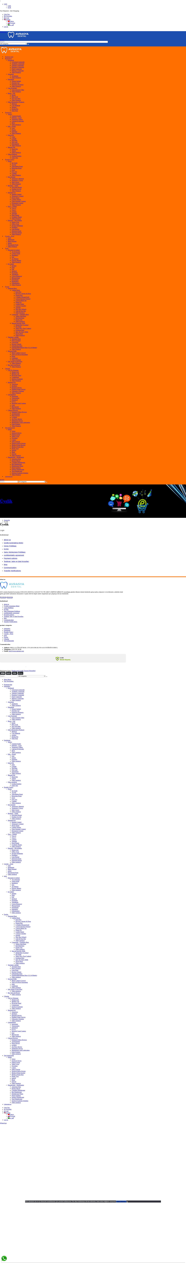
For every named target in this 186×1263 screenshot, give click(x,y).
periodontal (15, 279)
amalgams (15, 76)
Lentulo (14, 138)
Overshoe (15, 438)
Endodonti (8, 112)
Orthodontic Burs (17, 346)
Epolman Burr (20, 330)
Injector (14, 454)
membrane (11, 239)
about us (7, 540)
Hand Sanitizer (16, 468)
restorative (8, 58)
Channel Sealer (16, 116)
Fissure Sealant (16, 81)
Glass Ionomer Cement (19, 201)
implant (14, 266)
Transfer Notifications (12, 571)
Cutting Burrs (16, 290)
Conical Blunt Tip (21, 300)
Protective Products (17, 84)
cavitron (14, 417)
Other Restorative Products (16, 102)
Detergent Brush (17, 232)
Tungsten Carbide (13, 337)
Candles (14, 173)
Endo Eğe (11, 135)
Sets (13, 257)
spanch (14, 450)
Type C (14, 210)
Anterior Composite (18, 65)
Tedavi (10, 114)
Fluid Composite (17, 69)
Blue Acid (15, 97)
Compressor (15, 377)
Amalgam (11, 74)
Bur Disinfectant (17, 464)
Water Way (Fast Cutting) (23, 328)
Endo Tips (15, 785)
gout (13, 128)
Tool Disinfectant (17, 471)
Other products (16, 72)
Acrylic (14, 165)
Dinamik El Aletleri (14, 250)
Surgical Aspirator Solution (20, 473)
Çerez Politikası (10, 546)
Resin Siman (15, 198)
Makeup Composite (18, 70)
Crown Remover (17, 276)
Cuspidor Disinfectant (18, 462)
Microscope (15, 407)
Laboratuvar (8, 476)
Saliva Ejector (16, 441)
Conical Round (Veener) (23, 299)
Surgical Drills (12, 351)
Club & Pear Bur (21, 311)
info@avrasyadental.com (16, 651)
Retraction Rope (17, 168)
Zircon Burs (19, 333)
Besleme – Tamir (13, 185)
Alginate (14, 213)
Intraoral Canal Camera (19, 403)
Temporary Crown (17, 180)
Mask (13, 452)
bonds (14, 95)
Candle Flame (20, 304)
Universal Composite (18, 62)
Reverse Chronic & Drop (23, 293)
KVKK (6, 549)
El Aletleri (11, 264)
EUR (9, 7)
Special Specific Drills (18, 323)
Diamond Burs (12, 288)
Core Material (16, 105)
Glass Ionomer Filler (18, 90)
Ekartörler (15, 273)
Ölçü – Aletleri (12, 206)
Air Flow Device (17, 419)
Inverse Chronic (16, 344)
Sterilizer (14, 386)
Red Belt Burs (20, 318)
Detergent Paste (16, 231)
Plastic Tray (15, 448)
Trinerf (14, 151)
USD (5, 4)
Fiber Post (15, 111)
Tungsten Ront (16, 339)
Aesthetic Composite (18, 64)
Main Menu (7, 679)
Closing (14, 212)
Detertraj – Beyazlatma (15, 220)
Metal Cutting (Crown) (19, 353)
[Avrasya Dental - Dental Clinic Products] (18, 38)
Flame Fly (19, 302)
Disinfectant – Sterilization (16, 457)
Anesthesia (15, 274)
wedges (14, 107)
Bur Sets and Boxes (14, 365)
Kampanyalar (8, 684)
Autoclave (15, 384)
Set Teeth (14, 163)
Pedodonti (11, 79)
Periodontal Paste (13, 245)
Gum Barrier (15, 229)
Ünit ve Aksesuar (13, 370)
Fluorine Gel (15, 83)
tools (6, 248)
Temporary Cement (17, 196)
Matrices (14, 104)
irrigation (14, 131)
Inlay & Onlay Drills (22, 332)
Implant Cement (16, 194)
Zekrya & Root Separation (20, 354)
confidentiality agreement (14, 555)
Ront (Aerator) (16, 340)
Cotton (14, 440)
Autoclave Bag (16, 459)
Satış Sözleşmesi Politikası (14, 552)
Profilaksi (14, 227)
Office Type (15, 224)
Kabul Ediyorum (121, 1201)
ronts (13, 356)
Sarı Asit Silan (16, 98)
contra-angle (16, 253)
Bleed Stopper (12, 241)
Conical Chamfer (21, 306)
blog (5, 565)
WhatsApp (3, 32)
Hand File (15, 149)
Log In (6, 26)
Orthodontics (16, 283)
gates (13, 137)
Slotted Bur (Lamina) (22, 325)
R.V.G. (14, 401)
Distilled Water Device (18, 389)
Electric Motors (16, 260)
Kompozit (11, 60)
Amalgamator (16, 414)
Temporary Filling (17, 119)
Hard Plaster (15, 215)
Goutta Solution (16, 156)
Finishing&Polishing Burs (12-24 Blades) (24, 347)
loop (13, 405)
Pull (13, 269)
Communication (10, 568)
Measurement (16, 278)
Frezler (7, 286)
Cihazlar (7, 368)
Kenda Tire (19, 320)
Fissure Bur (19, 295)
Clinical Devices (13, 410)
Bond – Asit (11, 93)
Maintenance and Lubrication (21, 422)
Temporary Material (18, 178)
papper (14, 130)
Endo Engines (16, 424)
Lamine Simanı (16, 199)
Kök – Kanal (12, 126)
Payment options (10, 558)
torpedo (18, 307)
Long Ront (15, 342)
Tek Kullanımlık (10, 428)
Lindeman (15, 358)
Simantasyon (12, 192)
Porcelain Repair (17, 187)
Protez (10, 161)
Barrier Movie (16, 461)
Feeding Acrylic (16, 189)
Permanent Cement (17, 203)
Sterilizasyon (12, 382)
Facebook (3, 597)
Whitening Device (17, 421)
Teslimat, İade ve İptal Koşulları (16, 561)
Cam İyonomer (12, 88)
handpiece (15, 255)
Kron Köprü (11, 177)
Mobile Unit (15, 374)
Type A (14, 208)
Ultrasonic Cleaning (18, 391)
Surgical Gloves (16, 433)
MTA (13, 123)
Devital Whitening (17, 225)
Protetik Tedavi (9, 159)
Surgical (14, 271)
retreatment (15, 144)
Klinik (10, 429)
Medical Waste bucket (18, 445)
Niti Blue (14, 140)
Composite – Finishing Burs (20, 314)
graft (9, 238)
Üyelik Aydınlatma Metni (13, 543)
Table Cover (15, 436)
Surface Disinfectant (18, 469)
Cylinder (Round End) (22, 297)
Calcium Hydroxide (18, 121)
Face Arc (14, 172)
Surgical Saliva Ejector (19, 443)
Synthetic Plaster (17, 217)
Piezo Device (16, 415)
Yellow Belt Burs (21, 316)
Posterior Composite (18, 67)
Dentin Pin (15, 109)
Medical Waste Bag (18, 447)
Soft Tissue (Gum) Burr (15, 361)
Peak (13, 267)
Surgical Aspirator (17, 379)
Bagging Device (17, 387)
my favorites (8, 16)
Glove (13, 431)
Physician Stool (16, 375)
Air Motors (15, 259)
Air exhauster (16, 252)
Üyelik (6, 501)
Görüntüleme (12, 394)
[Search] (28, 44)
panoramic (15, 396)
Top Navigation (8, 681)
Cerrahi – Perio (9, 236)
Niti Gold (14, 142)
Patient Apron (16, 434)
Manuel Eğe (11, 147)
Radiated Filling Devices (19, 412)
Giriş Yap (7, 14)
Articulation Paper (17, 166)
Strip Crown (15, 182)
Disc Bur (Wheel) (21, 309)
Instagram (10, 597)
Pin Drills (18, 327)
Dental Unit (15, 372)
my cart (6, 18)
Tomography (15, 398)
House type (15, 222)
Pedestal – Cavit (17, 118)
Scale (13, 170)
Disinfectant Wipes (17, 466)
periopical (15, 400)
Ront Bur (18, 292)
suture (10, 243)
